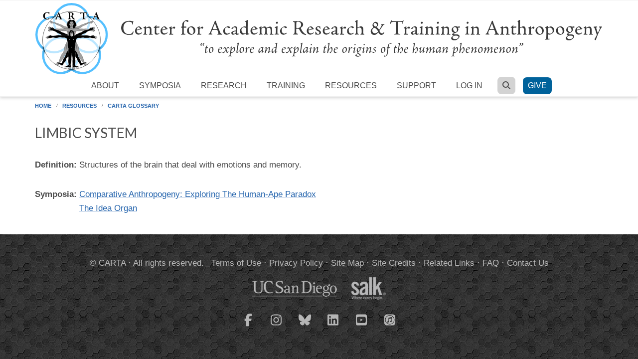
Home (43, 106)
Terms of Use (236, 263)
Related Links (449, 263)
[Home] (319, 38)
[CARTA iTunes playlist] (390, 319)
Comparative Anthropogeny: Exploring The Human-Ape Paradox (197, 194)
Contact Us (528, 263)
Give (537, 85)
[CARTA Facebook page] (248, 326)
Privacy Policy (296, 263)
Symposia (160, 85)
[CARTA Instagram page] (276, 326)
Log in (469, 85)
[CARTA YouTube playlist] (361, 326)
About (105, 85)
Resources (351, 85)
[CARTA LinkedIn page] (333, 326)
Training (286, 85)
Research (224, 85)
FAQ (490, 263)
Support (416, 85)
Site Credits (394, 263)
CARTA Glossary (133, 106)
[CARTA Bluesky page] (305, 326)
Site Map (347, 263)
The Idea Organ (108, 208)
